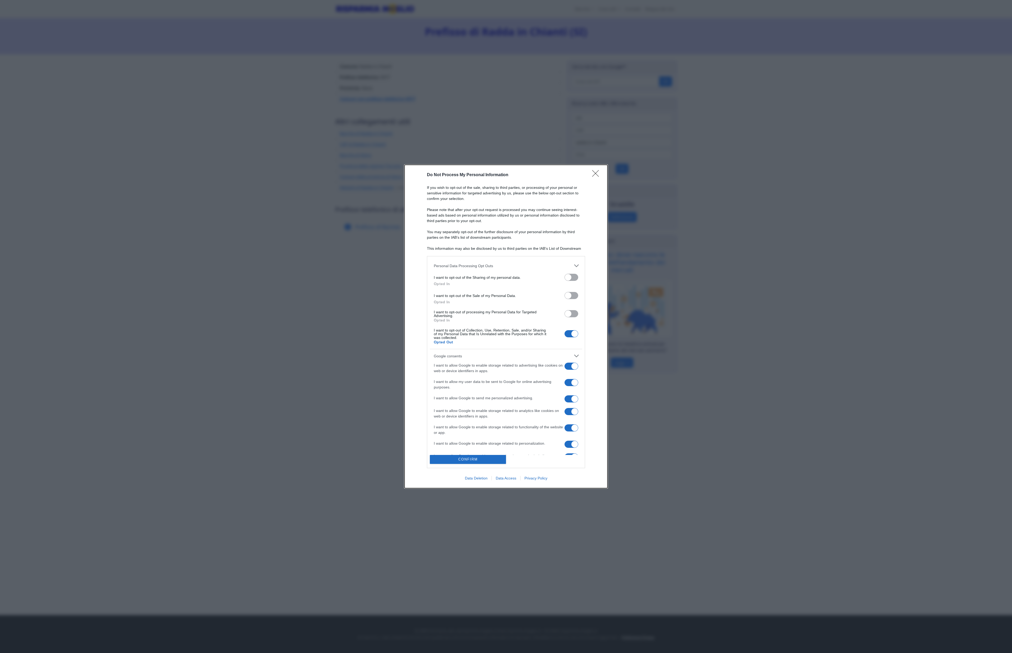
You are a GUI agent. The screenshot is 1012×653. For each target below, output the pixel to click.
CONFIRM (468, 459)
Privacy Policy (535, 478)
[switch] (571, 277)
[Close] (597, 175)
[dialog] (506, 326)
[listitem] (506, 265)
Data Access (506, 478)
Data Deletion (476, 478)
